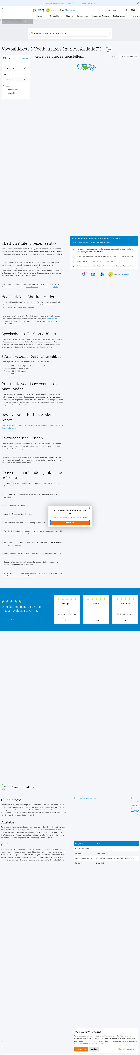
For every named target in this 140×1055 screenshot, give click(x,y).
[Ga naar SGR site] (35, 10)
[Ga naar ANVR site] (39, 10)
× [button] (89, 508)
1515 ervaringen (70, 10)
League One (29, 339)
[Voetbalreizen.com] (15, 12)
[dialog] (70, 516)
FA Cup (39, 339)
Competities (54, 16)
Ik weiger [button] (93, 1049)
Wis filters (25, 58)
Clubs (68, 16)
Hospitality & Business (100, 16)
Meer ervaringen (8, 619)
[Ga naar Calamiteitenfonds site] (43, 10)
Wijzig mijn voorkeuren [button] (126, 1049)
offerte (55, 287)
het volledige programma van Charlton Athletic (34, 347)
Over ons (136, 16)
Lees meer (70, 523)
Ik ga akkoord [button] (81, 1049)
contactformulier (32, 287)
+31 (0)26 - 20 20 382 (130, 10)
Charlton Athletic (24, 22)
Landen (40, 16)
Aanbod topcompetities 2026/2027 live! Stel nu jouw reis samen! (71, 3)
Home (5, 22)
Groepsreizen (82, 16)
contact (23, 405)
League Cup (52, 339)
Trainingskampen (119, 16)
